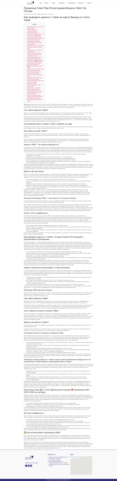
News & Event (61, 3)
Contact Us (89, 3)
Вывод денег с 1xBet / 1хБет (34, 87)
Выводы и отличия (31, 83)
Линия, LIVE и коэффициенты (34, 36)
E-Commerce (80, 3)
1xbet (27, 136)
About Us (46, 3)
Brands (53, 3)
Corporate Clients (71, 3)
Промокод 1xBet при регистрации (35, 45)
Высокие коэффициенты (33, 64)
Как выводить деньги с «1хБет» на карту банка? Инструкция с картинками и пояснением (35, 40)
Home (41, 3)
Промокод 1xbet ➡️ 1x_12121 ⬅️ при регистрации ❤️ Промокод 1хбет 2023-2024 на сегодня (34, 62)
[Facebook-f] (26, 466)
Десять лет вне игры (32, 32)
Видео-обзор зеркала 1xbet (33, 98)
